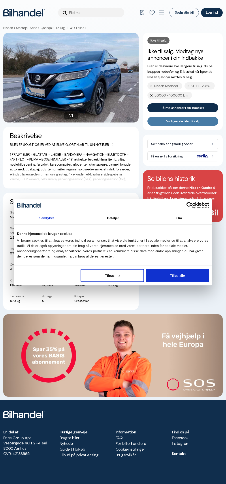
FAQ (119, 437)
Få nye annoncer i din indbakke (183, 108)
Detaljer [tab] (113, 218)
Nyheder (67, 443)
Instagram (181, 443)
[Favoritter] (152, 12)
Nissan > (9, 28)
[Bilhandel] (24, 12)
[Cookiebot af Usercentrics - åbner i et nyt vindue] (189, 205)
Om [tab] (179, 218)
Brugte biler (70, 437)
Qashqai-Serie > (28, 28)
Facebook (180, 437)
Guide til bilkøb (72, 449)
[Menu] (161, 12)
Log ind (212, 12)
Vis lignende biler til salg (182, 121)
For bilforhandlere (131, 443)
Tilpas (110, 275)
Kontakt (179, 453)
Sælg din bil (184, 12)
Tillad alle (177, 275)
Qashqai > (48, 28)
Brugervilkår (126, 455)
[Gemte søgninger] (142, 12)
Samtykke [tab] (47, 218)
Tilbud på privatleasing (79, 455)
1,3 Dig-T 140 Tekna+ (71, 28)
